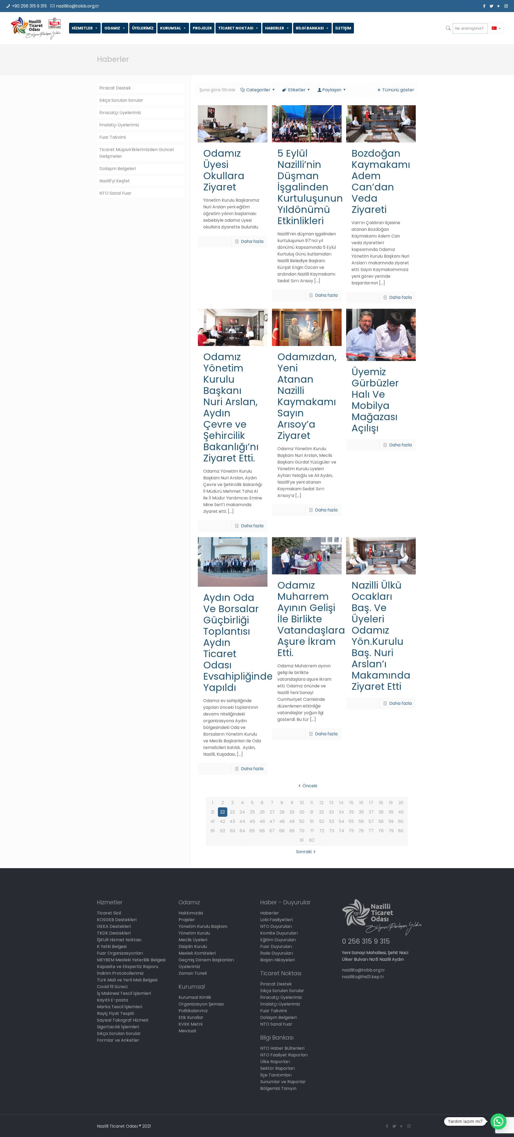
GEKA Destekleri (114, 926)
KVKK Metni (190, 1024)
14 (341, 803)
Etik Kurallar (191, 1017)
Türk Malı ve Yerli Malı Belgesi (127, 980)
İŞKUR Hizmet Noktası (119, 940)
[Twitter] (491, 6)
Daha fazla (252, 241)
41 (212, 821)
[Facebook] (484, 6)
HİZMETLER (82, 28)
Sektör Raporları (277, 1068)
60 (400, 821)
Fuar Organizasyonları (120, 953)
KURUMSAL (170, 28)
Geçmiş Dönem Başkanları (206, 960)
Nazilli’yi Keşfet (114, 181)
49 (291, 821)
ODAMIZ (112, 28)
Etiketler (297, 90)
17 (371, 803)
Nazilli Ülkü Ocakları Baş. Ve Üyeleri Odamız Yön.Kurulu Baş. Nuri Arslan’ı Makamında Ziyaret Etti (381, 635)
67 (272, 831)
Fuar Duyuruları (276, 946)
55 (351, 821)
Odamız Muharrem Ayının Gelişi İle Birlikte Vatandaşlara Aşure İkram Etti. (311, 619)
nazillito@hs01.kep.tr (363, 977)
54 (341, 821)
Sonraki (304, 852)
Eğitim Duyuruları (278, 940)
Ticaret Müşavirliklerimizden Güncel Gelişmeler (136, 152)
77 (371, 831)
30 (301, 812)
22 (222, 812)
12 (321, 803)
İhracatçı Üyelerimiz (120, 113)
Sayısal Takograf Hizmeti (122, 1020)
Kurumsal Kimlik (195, 997)
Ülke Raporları (275, 1062)
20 (400, 803)
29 (291, 812)
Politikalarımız (193, 1011)
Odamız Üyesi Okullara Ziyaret (223, 170)
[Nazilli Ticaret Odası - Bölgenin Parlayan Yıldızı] (35, 28)
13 (331, 803)
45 (252, 821)
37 (371, 812)
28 (282, 812)
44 (242, 821)
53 (331, 821)
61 (213, 831)
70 (301, 831)
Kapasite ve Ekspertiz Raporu (127, 966)
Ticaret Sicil (109, 913)
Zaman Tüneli (193, 973)
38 (381, 812)
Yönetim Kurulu (194, 933)
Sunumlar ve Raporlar (283, 1082)
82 (311, 840)
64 (242, 831)
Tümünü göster (398, 90)
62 (222, 831)
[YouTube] (499, 6)
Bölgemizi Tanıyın (278, 1088)
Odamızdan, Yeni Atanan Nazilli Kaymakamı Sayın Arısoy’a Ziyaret (307, 396)
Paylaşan (331, 90)
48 (282, 821)
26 (262, 812)
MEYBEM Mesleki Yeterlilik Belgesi (131, 960)
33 (331, 812)
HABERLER (274, 28)
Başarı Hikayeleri (277, 960)
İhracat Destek (115, 88)
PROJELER (202, 28)
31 (311, 812)
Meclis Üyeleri (193, 940)
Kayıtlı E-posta (112, 1000)
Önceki (310, 786)
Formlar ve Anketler (118, 1040)
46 (262, 821)
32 (321, 812)
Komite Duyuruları (279, 933)
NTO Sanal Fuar (115, 193)
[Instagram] (506, 6)
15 (351, 803)
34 (341, 812)
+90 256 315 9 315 (29, 6)
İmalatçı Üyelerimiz (119, 125)
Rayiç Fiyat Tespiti (115, 1013)
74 (341, 831)
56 (361, 821)
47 (272, 821)
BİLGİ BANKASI (310, 28)
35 (351, 812)
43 (232, 821)
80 (400, 831)
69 (291, 831)
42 (222, 821)
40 (401, 812)
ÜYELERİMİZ (143, 28)
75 (351, 831)
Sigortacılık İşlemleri (118, 1027)
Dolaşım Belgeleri (117, 168)
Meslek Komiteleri (197, 953)
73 (331, 831)
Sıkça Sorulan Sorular (121, 100)
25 (252, 812)
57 (371, 821)
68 (282, 831)
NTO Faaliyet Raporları (284, 1055)
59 (391, 821)
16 (361, 803)
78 (381, 831)
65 (252, 831)
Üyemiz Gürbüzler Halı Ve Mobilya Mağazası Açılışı (375, 400)
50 (301, 821)
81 (302, 840)
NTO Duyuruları (276, 926)
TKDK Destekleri (114, 933)
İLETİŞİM (343, 28)
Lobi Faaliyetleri (276, 920)
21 (212, 812)
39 (390, 812)
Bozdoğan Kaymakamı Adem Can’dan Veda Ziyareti (381, 181)
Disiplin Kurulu (193, 946)
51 (312, 821)
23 (232, 812)
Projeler (187, 920)
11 (311, 803)
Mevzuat (187, 1031)
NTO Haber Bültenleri (282, 1048)
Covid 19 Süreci (112, 987)
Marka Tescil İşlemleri (119, 1007)
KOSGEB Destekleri (117, 920)
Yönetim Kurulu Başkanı (203, 926)
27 (272, 812)
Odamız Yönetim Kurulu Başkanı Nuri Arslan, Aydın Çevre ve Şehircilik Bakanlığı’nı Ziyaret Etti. (231, 407)
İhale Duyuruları (276, 953)
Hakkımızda (191, 913)
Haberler (269, 913)
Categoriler (258, 90)
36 (361, 812)
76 (361, 831)
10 (302, 803)
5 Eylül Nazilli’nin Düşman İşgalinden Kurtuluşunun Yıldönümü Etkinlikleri (310, 187)
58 (381, 821)
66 (262, 831)
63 (232, 831)
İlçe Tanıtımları (276, 1075)
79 (391, 831)
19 (391, 803)
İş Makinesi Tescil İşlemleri (124, 993)
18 (381, 803)
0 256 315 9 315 (366, 941)
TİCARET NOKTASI (235, 28)
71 (312, 831)
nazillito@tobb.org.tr (77, 6)
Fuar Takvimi (112, 137)
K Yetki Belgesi (112, 946)
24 (242, 812)
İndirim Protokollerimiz (120, 973)
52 (321, 821)
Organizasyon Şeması (201, 1004)
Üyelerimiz (189, 966)
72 (321, 831)
